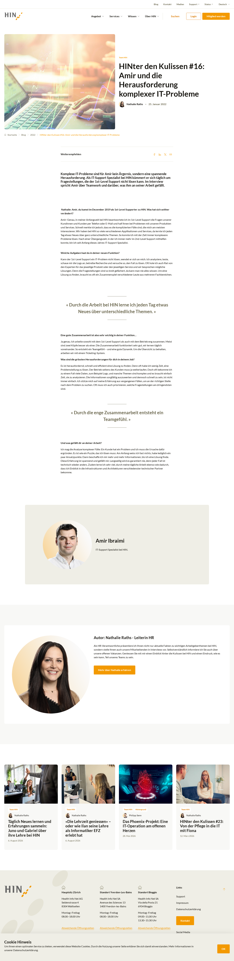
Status (208, 4)
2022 (32, 134)
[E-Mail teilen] (170, 154)
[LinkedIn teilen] (160, 154)
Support (193, 4)
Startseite (12, 134)
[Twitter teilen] (165, 154)
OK (223, 948)
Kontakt (167, 4)
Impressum (182, 902)
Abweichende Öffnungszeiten (78, 927)
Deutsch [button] (223, 4)
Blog (156, 4)
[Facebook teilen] (154, 154)
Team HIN (123, 57)
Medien (180, 4)
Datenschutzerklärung (188, 909)
